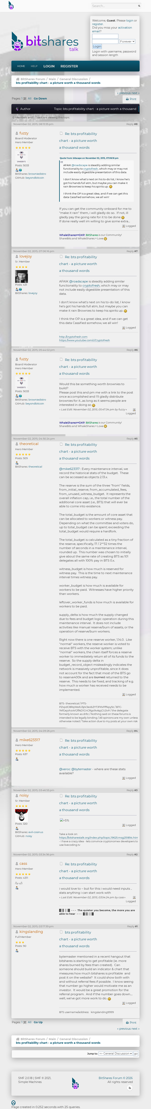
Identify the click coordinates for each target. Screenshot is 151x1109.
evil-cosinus (36, 832)
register (97, 24)
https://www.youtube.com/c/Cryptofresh (84, 340)
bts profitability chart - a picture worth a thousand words (78, 939)
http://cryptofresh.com (73, 336)
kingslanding (31, 931)
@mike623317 (69, 469)
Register (69, 66)
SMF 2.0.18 (25, 1078)
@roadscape (79, 165)
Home (21, 66)
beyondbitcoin (35, 177)
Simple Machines (30, 1082)
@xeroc (65, 769)
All (29, 98)
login (129, 20)
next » (136, 93)
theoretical (29, 443)
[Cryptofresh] (20, 289)
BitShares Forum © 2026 (116, 1078)
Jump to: (92, 1053)
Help (34, 66)
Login (49, 66)
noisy (24, 795)
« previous (124, 93)
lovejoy (25, 256)
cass (23, 863)
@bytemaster (81, 769)
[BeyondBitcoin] (20, 169)
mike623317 (29, 740)
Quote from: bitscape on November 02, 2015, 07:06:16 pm (89, 158)
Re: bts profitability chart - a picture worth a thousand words (78, 140)
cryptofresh (90, 168)
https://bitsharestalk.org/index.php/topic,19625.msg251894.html (99, 837)
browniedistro (37, 173)
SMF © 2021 (43, 1078)
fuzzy (24, 133)
